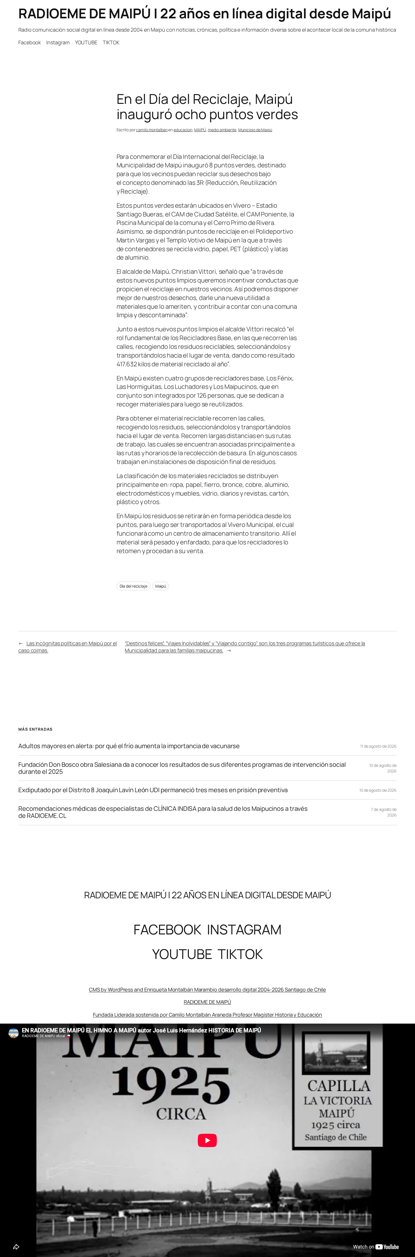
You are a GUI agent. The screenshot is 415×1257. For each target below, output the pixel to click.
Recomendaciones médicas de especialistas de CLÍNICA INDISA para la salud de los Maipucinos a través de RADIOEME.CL (163, 812)
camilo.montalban (151, 129)
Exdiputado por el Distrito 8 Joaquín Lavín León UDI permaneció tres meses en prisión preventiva (153, 790)
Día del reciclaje (133, 586)
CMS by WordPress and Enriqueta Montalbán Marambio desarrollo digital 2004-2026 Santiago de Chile (207, 989)
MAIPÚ (200, 129)
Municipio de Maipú (255, 129)
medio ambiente (222, 129)
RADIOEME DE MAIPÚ (207, 1001)
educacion (183, 129)
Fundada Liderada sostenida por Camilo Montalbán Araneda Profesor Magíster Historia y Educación (207, 1014)
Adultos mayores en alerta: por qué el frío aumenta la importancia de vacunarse (129, 746)
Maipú (160, 586)
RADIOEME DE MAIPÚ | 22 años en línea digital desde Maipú (204, 13)
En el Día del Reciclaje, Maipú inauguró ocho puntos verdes (207, 106)
